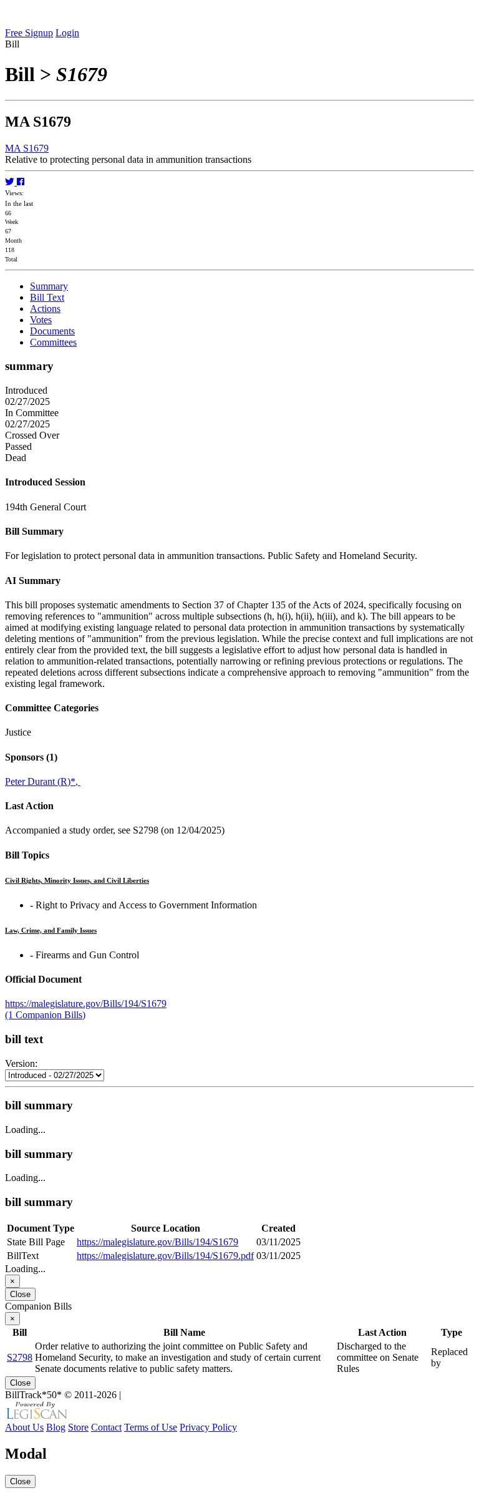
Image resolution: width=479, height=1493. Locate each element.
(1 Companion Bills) (45, 1014)
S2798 (19, 1357)
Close (20, 1294)
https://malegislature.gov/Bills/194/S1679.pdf (165, 1255)
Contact (106, 1427)
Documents (52, 331)
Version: (21, 1063)
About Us (24, 1427)
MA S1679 (27, 148)
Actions (45, 308)
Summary (49, 286)
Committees (53, 342)
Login (67, 32)
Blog (55, 1427)
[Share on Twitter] (11, 182)
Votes (41, 319)
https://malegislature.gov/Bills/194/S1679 (86, 1003)
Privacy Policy (208, 1427)
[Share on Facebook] (20, 182)
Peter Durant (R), (42, 781)
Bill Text (47, 297)
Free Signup (29, 32)
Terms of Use (150, 1427)
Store (78, 1427)
